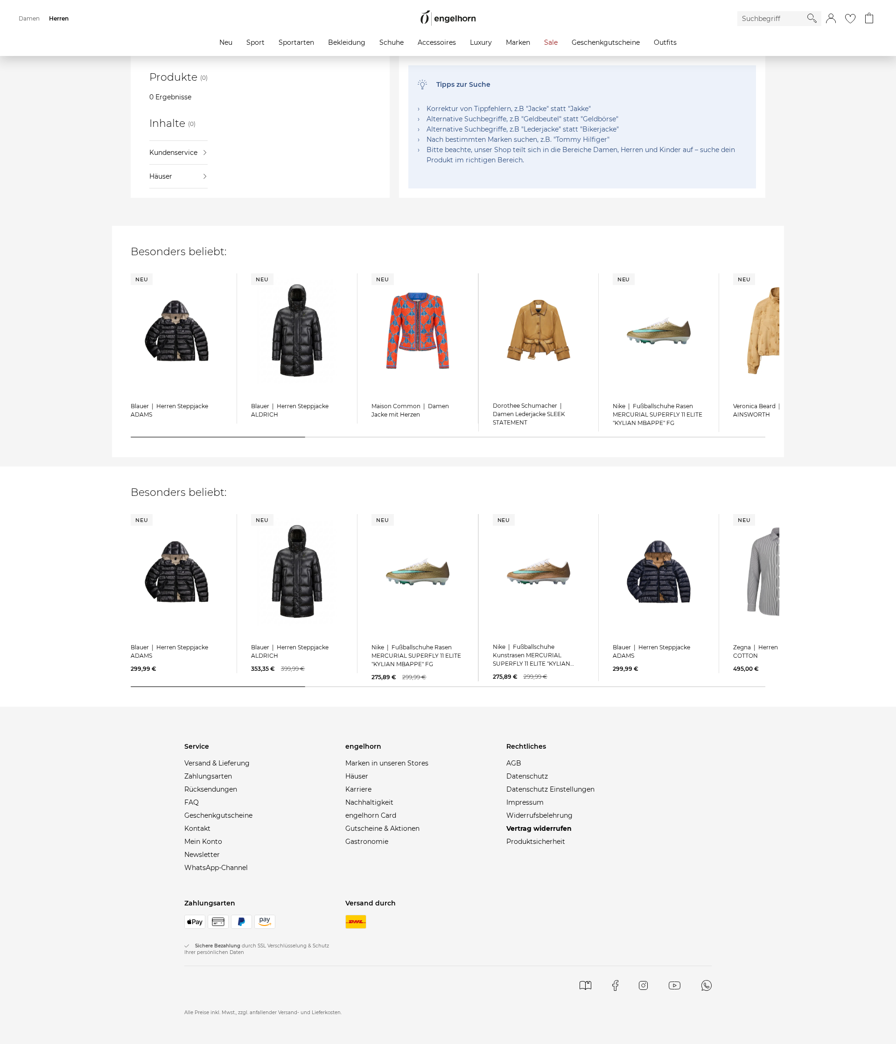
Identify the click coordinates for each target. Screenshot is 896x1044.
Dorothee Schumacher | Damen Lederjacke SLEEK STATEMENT (529, 414)
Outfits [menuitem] (665, 42)
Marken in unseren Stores (386, 763)
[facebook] (615, 985)
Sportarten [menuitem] (296, 42)
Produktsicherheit (535, 841)
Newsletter (202, 854)
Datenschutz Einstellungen (550, 789)
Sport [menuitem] (255, 42)
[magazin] (585, 985)
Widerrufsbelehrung (539, 815)
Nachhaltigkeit (369, 802)
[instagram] (643, 985)
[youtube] (674, 985)
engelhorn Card (370, 815)
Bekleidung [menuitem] (346, 42)
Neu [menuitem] (225, 42)
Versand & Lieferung (217, 763)
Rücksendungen (210, 789)
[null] (177, 330)
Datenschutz (527, 776)
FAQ (191, 802)
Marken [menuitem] (518, 42)
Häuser (160, 176)
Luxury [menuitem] (481, 42)
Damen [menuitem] (29, 18)
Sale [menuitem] (551, 42)
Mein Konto (203, 841)
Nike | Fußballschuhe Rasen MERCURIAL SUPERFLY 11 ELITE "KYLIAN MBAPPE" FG (657, 414)
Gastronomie (366, 841)
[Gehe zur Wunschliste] (850, 18)
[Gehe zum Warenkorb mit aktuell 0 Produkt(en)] (869, 18)
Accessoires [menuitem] (437, 42)
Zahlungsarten (208, 776)
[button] (830, 18)
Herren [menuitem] (59, 18)
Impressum (525, 802)
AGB (513, 763)
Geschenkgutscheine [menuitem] (606, 42)
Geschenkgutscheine (218, 815)
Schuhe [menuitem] (391, 42)
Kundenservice (173, 152)
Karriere (358, 789)
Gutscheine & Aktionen (382, 828)
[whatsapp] (706, 985)
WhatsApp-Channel (216, 867)
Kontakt (197, 828)
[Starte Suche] (812, 18)
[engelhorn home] (448, 18)
